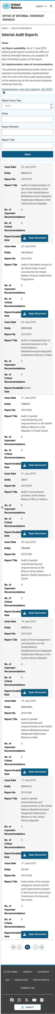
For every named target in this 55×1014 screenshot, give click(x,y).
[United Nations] (12, 6)
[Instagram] (19, 1000)
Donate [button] (29, 1007)
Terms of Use (27, 987)
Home (4, 28)
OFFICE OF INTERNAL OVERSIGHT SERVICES (23, 18)
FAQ (7, 979)
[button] (34, 238)
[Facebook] (12, 1000)
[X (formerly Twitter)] (26, 1000)
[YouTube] (34, 1000)
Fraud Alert (21, 979)
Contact (27, 971)
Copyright (43, 971)
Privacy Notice (41, 979)
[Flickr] (42, 1000)
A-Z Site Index (10, 971)
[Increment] (51, 104)
